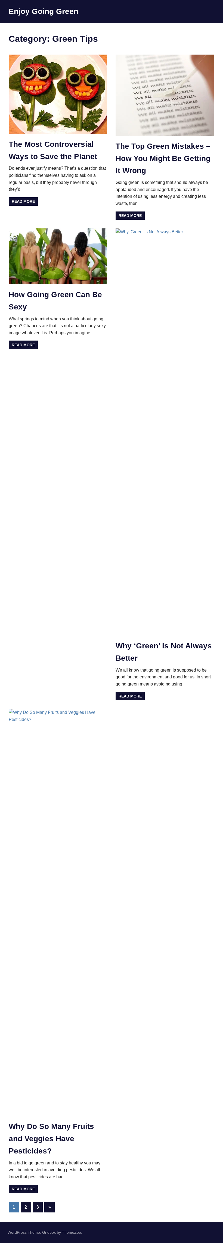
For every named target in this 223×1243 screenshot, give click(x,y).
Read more (23, 201)
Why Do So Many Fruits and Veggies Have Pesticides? (51, 1138)
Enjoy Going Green (43, 11)
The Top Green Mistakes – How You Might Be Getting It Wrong (163, 158)
